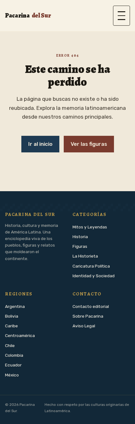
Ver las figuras (89, 144)
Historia (80, 236)
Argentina (15, 306)
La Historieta (85, 255)
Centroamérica (20, 335)
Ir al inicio (40, 144)
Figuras (80, 246)
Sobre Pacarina (88, 316)
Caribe (11, 325)
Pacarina (28, 15)
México (12, 374)
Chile (10, 345)
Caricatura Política (91, 265)
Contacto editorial (91, 306)
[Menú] (121, 16)
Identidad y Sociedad (94, 275)
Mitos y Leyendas (90, 226)
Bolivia (11, 316)
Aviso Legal (84, 325)
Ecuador (13, 364)
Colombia (14, 355)
